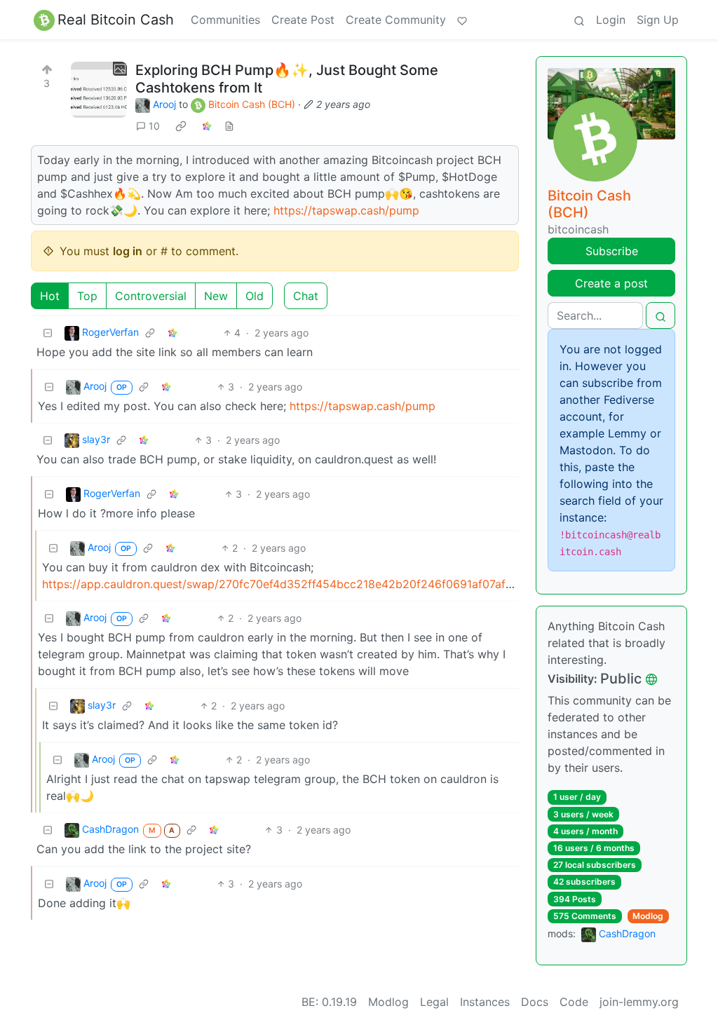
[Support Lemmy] (462, 20)
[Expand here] (99, 90)
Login (610, 20)
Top (87, 296)
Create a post (611, 283)
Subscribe (611, 251)
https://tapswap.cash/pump (346, 210)
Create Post (302, 20)
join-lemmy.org (639, 1002)
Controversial (151, 296)
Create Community (396, 20)
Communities (225, 20)
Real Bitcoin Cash (115, 19)
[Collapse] (47, 333)
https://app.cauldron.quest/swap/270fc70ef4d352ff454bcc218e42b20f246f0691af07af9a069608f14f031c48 (331, 584)
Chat (305, 296)
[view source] (229, 126)
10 (154, 126)
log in (127, 251)
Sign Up (658, 20)
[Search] (579, 20)
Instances (485, 1002)
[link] (181, 126)
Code (574, 1002)
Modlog (647, 916)
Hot (50, 296)
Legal (434, 1002)
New (216, 296)
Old (254, 296)
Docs (534, 1002)
